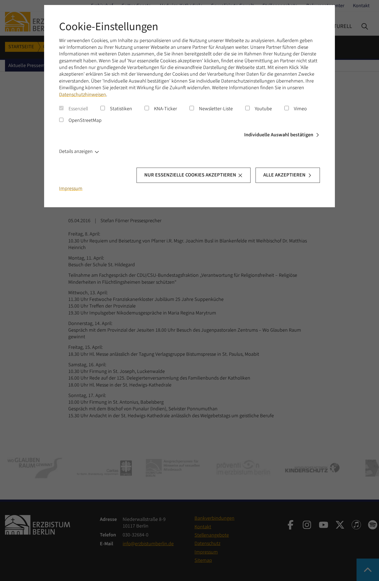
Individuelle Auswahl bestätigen (278, 134)
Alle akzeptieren (284, 175)
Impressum (70, 188)
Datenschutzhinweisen (82, 94)
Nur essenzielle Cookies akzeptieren (190, 175)
